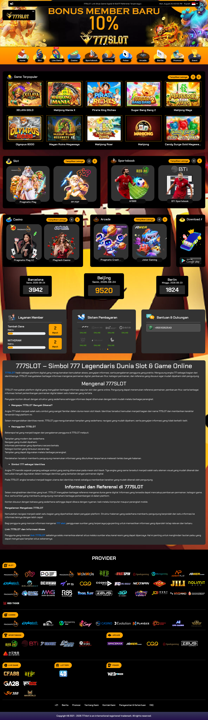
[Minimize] (33, 11)
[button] (33, 11)
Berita (65, 705)
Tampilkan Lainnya (178, 77)
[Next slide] (198, 77)
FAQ (151, 705)
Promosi (76, 705)
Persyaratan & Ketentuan (132, 705)
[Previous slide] (193, 77)
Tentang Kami (91, 705)
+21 (56, 705)
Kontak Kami (109, 705)
